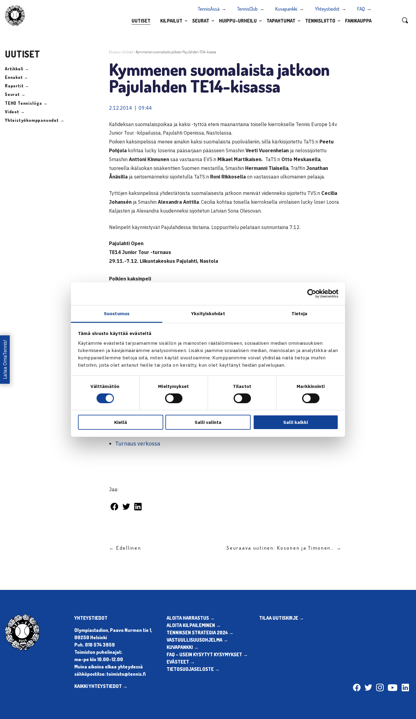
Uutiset (141, 21)
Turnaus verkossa (137, 443)
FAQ (361, 9)
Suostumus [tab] (116, 313)
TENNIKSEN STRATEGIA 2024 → (200, 632)
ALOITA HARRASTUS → (191, 618)
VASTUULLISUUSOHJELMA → (197, 640)
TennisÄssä (209, 9)
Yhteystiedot (327, 9)
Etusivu (114, 52)
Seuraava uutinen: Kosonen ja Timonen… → (284, 548)
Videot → (15, 111)
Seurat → (15, 94)
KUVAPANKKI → (183, 647)
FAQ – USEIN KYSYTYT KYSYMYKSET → (207, 654)
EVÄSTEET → (181, 662)
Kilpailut (171, 21)
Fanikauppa (358, 21)
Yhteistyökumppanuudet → (34, 120)
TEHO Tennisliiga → (26, 103)
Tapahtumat (280, 21)
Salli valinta (208, 422)
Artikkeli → (17, 68)
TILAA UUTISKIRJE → (281, 618)
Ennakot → (16, 77)
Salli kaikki (295, 422)
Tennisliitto (320, 21)
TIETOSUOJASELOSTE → (193, 669)
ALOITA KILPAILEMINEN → (194, 625)
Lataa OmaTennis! (5, 359)
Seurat (200, 21)
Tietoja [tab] (299, 313)
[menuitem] (141, 20)
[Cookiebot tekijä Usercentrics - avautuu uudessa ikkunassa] (311, 293)
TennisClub (247, 9)
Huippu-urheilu (238, 21)
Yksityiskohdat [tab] (208, 313)
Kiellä (120, 422)
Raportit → (17, 85)
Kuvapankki (286, 9)
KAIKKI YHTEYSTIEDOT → (101, 686)
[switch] (173, 398)
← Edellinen (125, 548)
